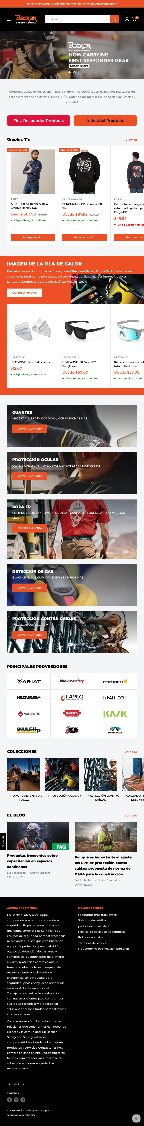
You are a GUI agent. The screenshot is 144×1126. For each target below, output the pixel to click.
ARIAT (14, 196)
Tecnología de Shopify (21, 1112)
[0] (134, 19)
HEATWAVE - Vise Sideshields (30, 359)
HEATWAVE (18, 354)
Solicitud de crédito (92, 917)
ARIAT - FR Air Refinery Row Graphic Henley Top (29, 203)
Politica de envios (90, 934)
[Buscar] (114, 19)
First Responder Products (39, 117)
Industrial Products (105, 117)
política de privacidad (93, 923)
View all (131, 136)
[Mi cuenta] (127, 19)
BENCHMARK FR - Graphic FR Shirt (82, 203)
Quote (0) (3, 841)
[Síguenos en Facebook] (9, 1096)
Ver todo (131, 749)
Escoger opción (32, 234)
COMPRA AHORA (24, 289)
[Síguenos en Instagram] (16, 1096)
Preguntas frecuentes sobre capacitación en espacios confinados (32, 858)
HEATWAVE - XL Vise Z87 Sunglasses (79, 361)
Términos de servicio (92, 940)
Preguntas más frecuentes (97, 911)
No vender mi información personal (103, 945)
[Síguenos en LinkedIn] (22, 1096)
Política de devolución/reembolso (102, 928)
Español (14, 1081)
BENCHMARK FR (72, 196)
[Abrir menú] (9, 19)
